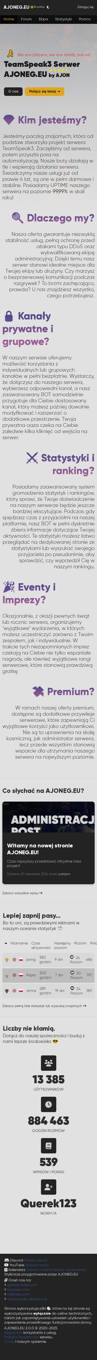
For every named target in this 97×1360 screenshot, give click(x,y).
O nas (9, 1342)
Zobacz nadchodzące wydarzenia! (56, 1270)
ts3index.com (18, 1294)
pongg (32, 960)
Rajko (31, 975)
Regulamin (13, 1333)
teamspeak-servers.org (27, 1299)
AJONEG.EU (16, 7)
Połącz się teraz (43, 92)
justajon (64, 874)
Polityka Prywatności (21, 1337)
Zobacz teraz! (37, 1265)
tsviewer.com (18, 1290)
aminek (32, 991)
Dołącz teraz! (35, 1260)
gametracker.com (22, 1285)
